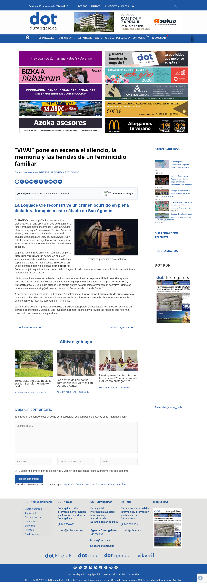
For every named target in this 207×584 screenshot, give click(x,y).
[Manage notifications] (200, 578)
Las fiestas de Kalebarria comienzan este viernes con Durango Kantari (75, 382)
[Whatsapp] (36, 182)
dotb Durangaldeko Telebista (60, 580)
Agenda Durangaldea (103, 530)
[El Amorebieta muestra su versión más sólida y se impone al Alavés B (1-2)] (162, 206)
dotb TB (98, 38)
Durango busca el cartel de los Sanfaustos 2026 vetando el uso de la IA (172, 193)
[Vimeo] (90, 567)
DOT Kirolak (65, 502)
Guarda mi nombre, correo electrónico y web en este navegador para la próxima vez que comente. (74, 470)
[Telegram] (31, 182)
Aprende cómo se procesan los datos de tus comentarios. (96, 484)
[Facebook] (17, 182)
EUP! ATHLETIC (85, 38)
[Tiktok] (100, 567)
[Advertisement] (173, 365)
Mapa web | (74, 574)
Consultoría (31, 521)
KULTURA (109, 38)
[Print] (55, 182)
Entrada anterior (30, 327)
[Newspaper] (116, 567)
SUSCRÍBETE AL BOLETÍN (117, 6)
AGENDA (44, 172)
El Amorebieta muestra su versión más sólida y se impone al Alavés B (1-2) (181, 205)
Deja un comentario (26, 172)
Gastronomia (32, 534)
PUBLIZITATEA (123, 38)
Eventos (29, 529)
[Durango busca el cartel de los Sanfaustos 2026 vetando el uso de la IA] (162, 192)
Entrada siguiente (121, 327)
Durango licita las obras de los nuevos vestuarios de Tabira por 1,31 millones (173, 217)
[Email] (50, 182)
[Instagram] (41, 182)
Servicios (30, 525)
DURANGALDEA (46, 38)
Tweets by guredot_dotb (168, 407)
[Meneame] (46, 182)
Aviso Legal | (87, 574)
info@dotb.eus (102, 540)
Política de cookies (129, 574)
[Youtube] (85, 567)
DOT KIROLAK (65, 38)
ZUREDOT (95, 6)
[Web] (119, 462)
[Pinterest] (27, 182)
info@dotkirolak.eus (72, 530)
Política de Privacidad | (106, 574)
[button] (47, 38)
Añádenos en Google (123, 193)
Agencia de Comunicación (33, 515)
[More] (60, 182)
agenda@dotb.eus (104, 545)
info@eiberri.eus (133, 530)
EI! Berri (126, 502)
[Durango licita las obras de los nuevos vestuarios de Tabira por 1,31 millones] (162, 215)
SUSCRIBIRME (161, 501)
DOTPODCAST (139, 38)
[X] (22, 182)
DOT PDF (82, 6)
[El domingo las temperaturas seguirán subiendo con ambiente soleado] (162, 164)
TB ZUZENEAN (159, 38)
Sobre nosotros (33, 508)
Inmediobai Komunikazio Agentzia (164, 580)
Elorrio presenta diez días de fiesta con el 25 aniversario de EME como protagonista (118, 378)
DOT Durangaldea (101, 502)
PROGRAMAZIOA (166, 251)
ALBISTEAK (57, 172)
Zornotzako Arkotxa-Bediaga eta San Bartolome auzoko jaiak (33, 383)
